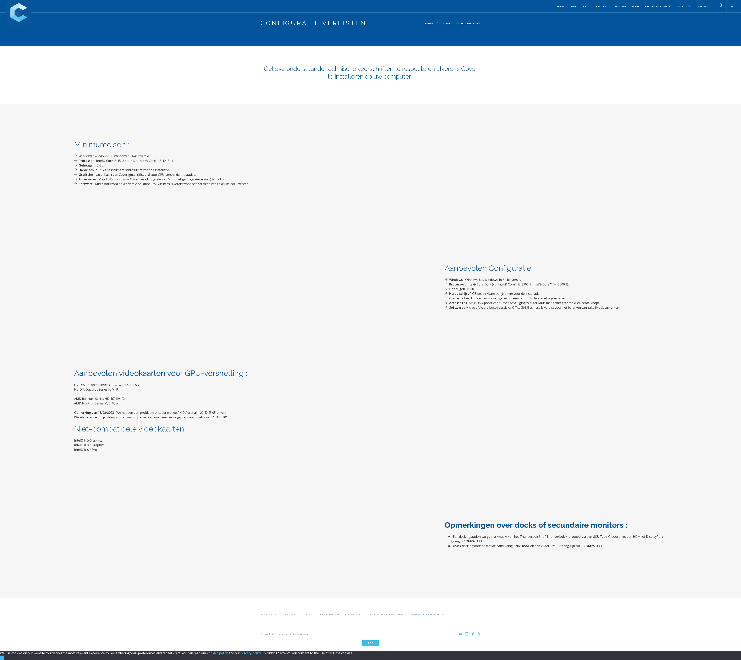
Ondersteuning (656, 6)
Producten (578, 6)
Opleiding (619, 6)
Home (561, 6)
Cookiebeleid (354, 614)
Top (370, 643)
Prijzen (601, 6)
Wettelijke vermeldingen (387, 614)
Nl (732, 6)
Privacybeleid (329, 614)
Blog (635, 6)
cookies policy (217, 653)
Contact (703, 6)
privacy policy (251, 653)
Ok (2, 658)
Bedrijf (682, 6)
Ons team (289, 614)
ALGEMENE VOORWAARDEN (428, 614)
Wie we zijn (269, 614)
